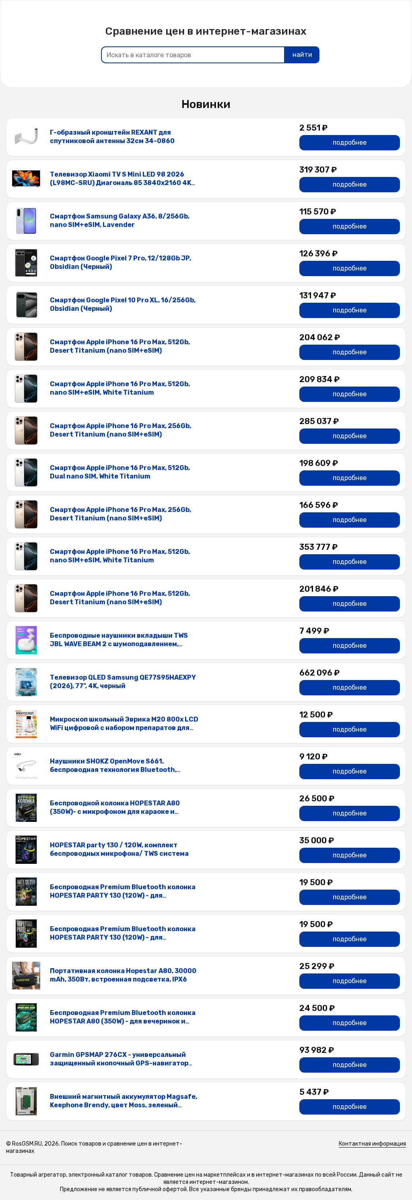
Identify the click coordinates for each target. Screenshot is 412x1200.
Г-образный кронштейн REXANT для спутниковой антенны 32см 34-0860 (112, 137)
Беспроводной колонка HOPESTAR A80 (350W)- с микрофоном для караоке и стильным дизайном (115, 811)
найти (302, 54)
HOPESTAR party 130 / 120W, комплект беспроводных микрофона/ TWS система (119, 849)
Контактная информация (372, 1143)
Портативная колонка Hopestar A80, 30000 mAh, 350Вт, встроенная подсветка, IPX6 (123, 975)
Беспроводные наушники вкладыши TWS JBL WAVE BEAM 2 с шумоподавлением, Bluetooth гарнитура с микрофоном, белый (123, 644)
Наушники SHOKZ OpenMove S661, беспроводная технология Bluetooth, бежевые (113, 769)
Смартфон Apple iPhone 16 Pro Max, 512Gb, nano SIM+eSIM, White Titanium (120, 388)
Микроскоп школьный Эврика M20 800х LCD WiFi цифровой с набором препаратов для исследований (124, 727)
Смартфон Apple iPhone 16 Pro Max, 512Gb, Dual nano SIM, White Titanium (120, 472)
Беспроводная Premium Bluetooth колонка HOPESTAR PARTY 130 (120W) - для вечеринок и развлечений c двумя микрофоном (123, 899)
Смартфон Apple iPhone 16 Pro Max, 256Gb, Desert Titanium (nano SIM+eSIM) (120, 430)
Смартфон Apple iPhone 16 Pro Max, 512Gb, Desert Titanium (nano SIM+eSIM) (120, 346)
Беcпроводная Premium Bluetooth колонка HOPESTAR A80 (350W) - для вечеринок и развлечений (123, 1021)
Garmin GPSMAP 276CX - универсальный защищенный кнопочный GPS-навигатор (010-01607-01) (119, 1063)
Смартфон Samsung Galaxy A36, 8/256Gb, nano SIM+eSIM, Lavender (120, 220)
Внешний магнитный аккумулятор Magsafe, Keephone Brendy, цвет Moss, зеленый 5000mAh (123, 1105)
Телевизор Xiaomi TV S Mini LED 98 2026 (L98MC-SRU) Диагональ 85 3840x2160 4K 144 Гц (120, 183)
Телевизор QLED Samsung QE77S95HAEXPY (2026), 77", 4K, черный (123, 682)
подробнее (350, 142)
